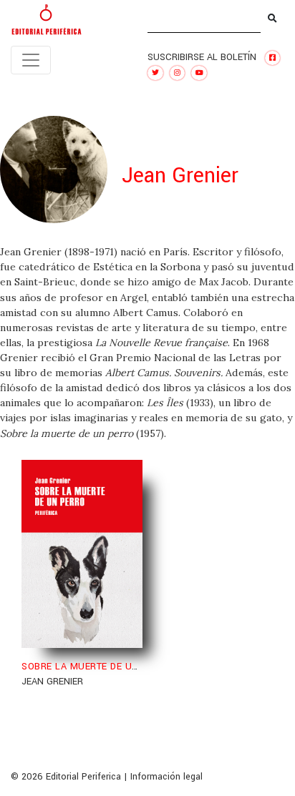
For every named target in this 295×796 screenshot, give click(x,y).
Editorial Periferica (83, 776)
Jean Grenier (52, 681)
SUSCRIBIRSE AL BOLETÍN (202, 57)
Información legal (166, 776)
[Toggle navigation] (31, 60)
